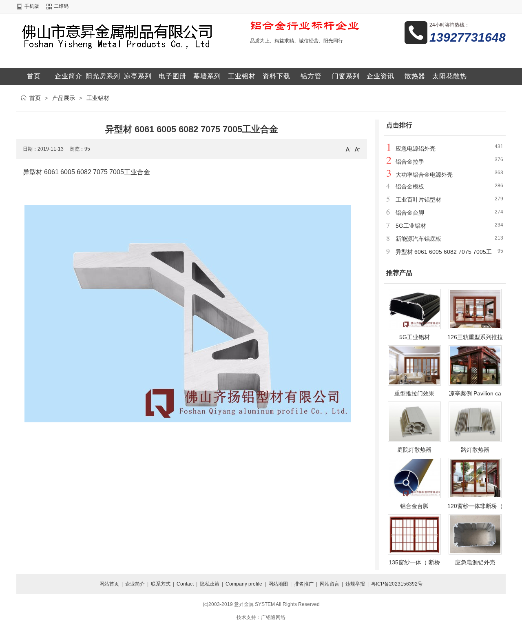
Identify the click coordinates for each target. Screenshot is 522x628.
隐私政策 (209, 584)
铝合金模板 (410, 186)
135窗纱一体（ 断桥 (414, 562)
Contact (185, 584)
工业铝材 (97, 98)
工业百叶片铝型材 (418, 199)
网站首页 (109, 584)
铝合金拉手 (410, 161)
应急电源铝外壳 (416, 148)
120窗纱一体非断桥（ (475, 506)
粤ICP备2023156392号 (396, 584)
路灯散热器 (475, 449)
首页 (35, 98)
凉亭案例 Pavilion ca (475, 393)
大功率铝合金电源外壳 (424, 174)
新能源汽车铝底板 (418, 238)
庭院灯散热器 (414, 449)
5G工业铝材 (411, 225)
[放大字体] (348, 149)
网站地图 (278, 584)
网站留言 (329, 584)
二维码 (61, 6)
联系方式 (160, 584)
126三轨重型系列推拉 (475, 337)
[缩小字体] (357, 149)
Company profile (244, 584)
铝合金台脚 (410, 212)
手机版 (31, 6)
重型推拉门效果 (414, 393)
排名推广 (304, 584)
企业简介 (135, 584)
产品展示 (63, 98)
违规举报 (355, 584)
